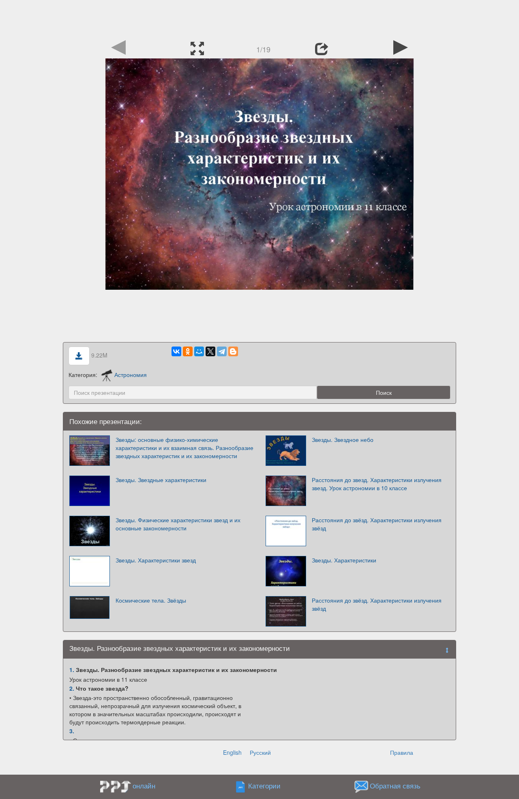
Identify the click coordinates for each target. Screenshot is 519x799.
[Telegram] (222, 351)
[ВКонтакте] (176, 351)
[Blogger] (233, 351)
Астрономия (130, 374)
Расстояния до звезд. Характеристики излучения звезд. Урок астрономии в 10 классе (377, 484)
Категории (264, 785)
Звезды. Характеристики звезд (156, 560)
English (232, 752)
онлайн (144, 785)
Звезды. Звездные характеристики (161, 480)
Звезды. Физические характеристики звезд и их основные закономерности (178, 524)
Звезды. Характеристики (344, 560)
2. (71, 688)
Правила (401, 752)
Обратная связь (395, 785)
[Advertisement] (259, 18)
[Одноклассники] (188, 351)
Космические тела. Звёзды (151, 600)
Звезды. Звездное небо (342, 439)
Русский (260, 752)
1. (71, 669)
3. (71, 731)
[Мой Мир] (199, 351)
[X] (210, 351)
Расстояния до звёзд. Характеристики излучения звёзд (377, 524)
